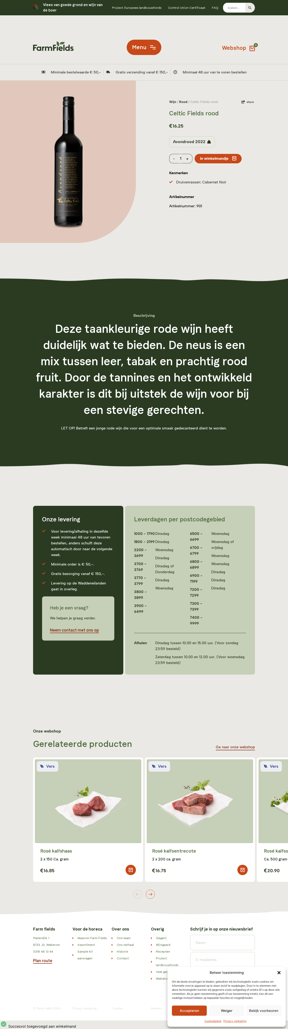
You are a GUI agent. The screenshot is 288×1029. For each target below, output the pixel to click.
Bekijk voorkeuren (263, 1010)
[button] (279, 972)
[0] (252, 47)
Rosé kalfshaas (56, 851)
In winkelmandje (214, 158)
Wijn (172, 102)
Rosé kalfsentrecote (174, 851)
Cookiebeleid (213, 1021)
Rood (183, 102)
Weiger (226, 1010)
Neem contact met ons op (74, 630)
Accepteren (189, 1010)
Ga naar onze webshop (235, 747)
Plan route (42, 960)
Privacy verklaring (234, 1021)
